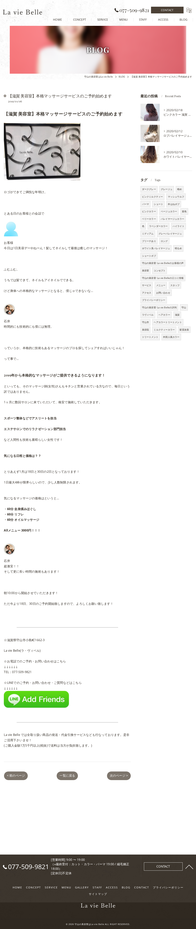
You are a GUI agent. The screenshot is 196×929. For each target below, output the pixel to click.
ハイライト (178, 226)
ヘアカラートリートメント (168, 322)
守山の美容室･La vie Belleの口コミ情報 (163, 278)
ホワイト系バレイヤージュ (156, 248)
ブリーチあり (149, 241)
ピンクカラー (149, 211)
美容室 (145, 270)
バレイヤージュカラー (172, 218)
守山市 (145, 322)
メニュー (161, 285)
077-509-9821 (22, 672)
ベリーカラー (149, 218)
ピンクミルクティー (152, 196)
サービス (146, 285)
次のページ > (119, 775)
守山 (183, 307)
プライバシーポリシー (153, 300)
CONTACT (167, 10)
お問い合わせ (163, 292)
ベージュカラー (169, 211)
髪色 (184, 211)
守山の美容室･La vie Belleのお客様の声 (163, 263)
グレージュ (166, 189)
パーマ (145, 204)
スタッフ (175, 285)
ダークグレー (149, 189)
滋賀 (177, 314)
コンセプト (159, 270)
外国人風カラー (171, 337)
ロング (164, 241)
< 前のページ (16, 775)
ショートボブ (149, 255)
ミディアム (148, 233)
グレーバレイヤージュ (170, 233)
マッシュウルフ (176, 196)
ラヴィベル (148, 314)
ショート (158, 204)
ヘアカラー (164, 314)
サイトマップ (98, 894)
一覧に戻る (67, 775)
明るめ (178, 248)
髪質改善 (184, 329)
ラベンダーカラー (158, 226)
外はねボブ (174, 204)
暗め (179, 189)
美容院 (145, 329)
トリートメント (150, 337)
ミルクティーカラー (164, 329)
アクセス (146, 292)
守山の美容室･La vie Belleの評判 (159, 307)
